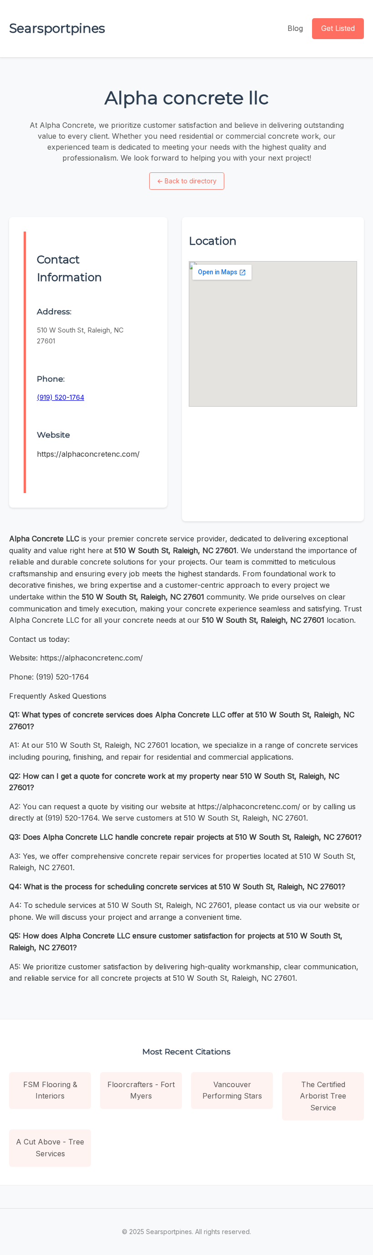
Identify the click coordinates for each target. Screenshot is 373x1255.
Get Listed (338, 28)
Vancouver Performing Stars (232, 1090)
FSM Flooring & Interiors (50, 1090)
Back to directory (187, 181)
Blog (295, 28)
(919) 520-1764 (60, 397)
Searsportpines (57, 28)
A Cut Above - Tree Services (50, 1147)
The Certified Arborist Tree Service (323, 1096)
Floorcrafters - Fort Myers (141, 1090)
